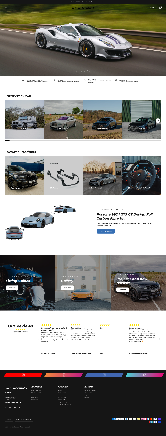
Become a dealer (36, 392)
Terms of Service (62, 397)
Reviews (86, 397)
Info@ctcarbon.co (10, 397)
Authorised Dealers (90, 390)
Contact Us (34, 399)
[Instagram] (11, 407)
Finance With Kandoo (37, 402)
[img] (20, 329)
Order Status (35, 395)
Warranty (60, 395)
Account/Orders (36, 387)
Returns (60, 390)
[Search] (156, 8)
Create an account (36, 390)
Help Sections (88, 387)
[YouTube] (16, 408)
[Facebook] (7, 407)
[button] (158, 120)
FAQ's (86, 395)
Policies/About (63, 387)
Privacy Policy (62, 399)
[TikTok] (21, 407)
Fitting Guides (88, 392)
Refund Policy (62, 392)
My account (34, 397)
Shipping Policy (62, 402)
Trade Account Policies (64, 404)
